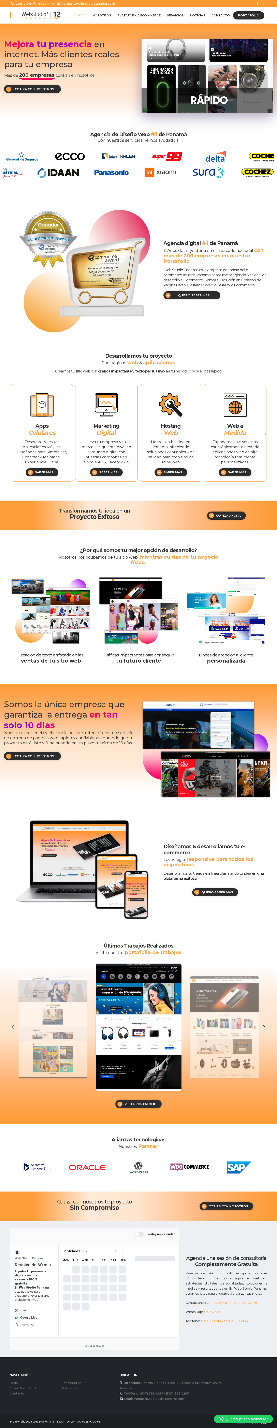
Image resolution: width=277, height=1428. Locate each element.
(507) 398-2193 (177, 1393)
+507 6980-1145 (215, 1312)
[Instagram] (264, 3)
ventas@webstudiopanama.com (88, 3)
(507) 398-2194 (151, 1393)
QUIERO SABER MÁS (194, 295)
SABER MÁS (44, 472)
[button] (12, 434)
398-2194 (23, 3)
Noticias (197, 15)
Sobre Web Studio (24, 1388)
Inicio (81, 15)
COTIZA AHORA (228, 515)
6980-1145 (46, 3)
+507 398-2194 (236, 1321)
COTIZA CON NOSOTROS (34, 89)
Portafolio (248, 15)
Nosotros (101, 15)
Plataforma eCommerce (139, 15)
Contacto (221, 15)
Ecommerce (71, 1383)
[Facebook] (257, 3)
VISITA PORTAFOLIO (141, 1104)
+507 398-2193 (212, 1321)
